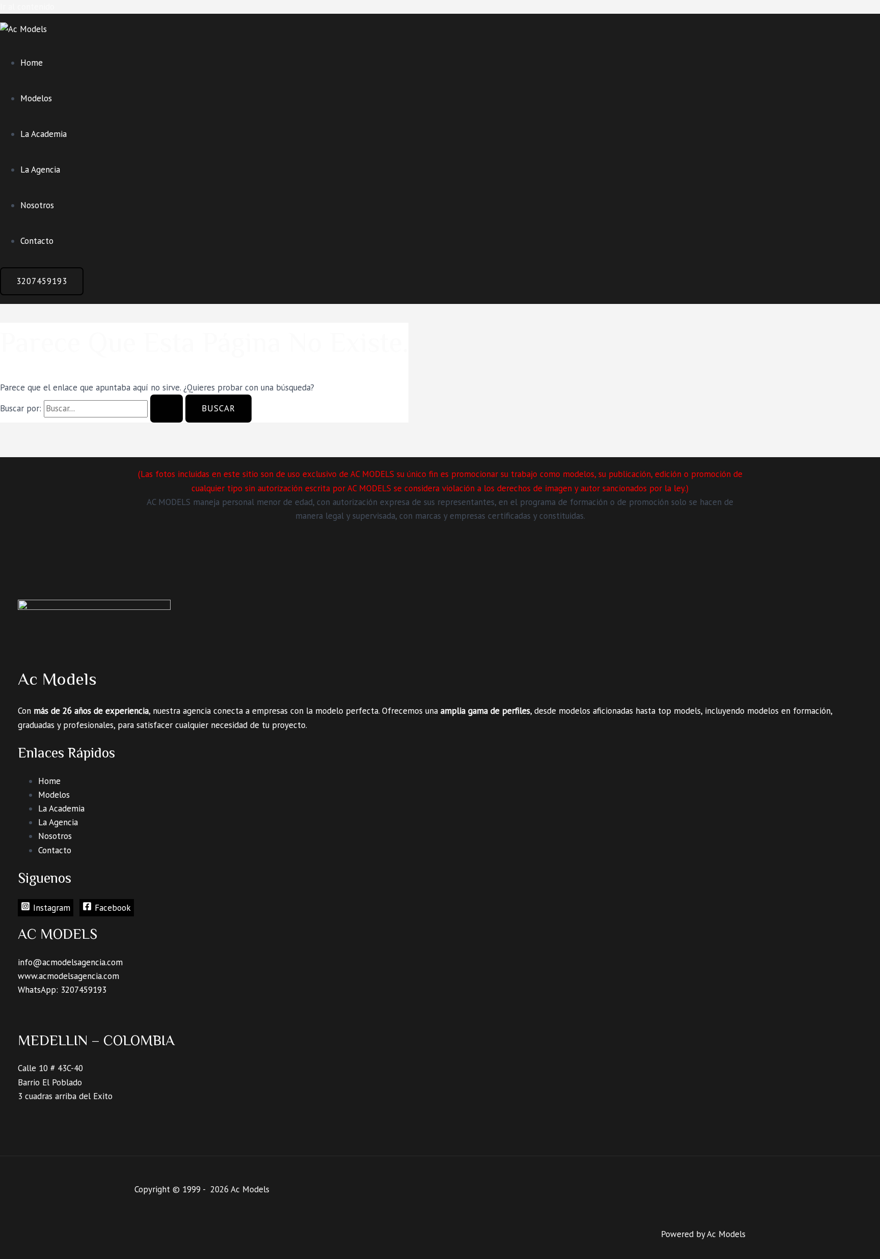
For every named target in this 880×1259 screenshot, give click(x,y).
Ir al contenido (27, 6)
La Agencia (40, 169)
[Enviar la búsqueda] (166, 409)
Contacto (36, 240)
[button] (42, 281)
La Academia (43, 133)
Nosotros (37, 205)
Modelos (36, 98)
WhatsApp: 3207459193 (62, 989)
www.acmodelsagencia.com (68, 976)
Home (31, 62)
